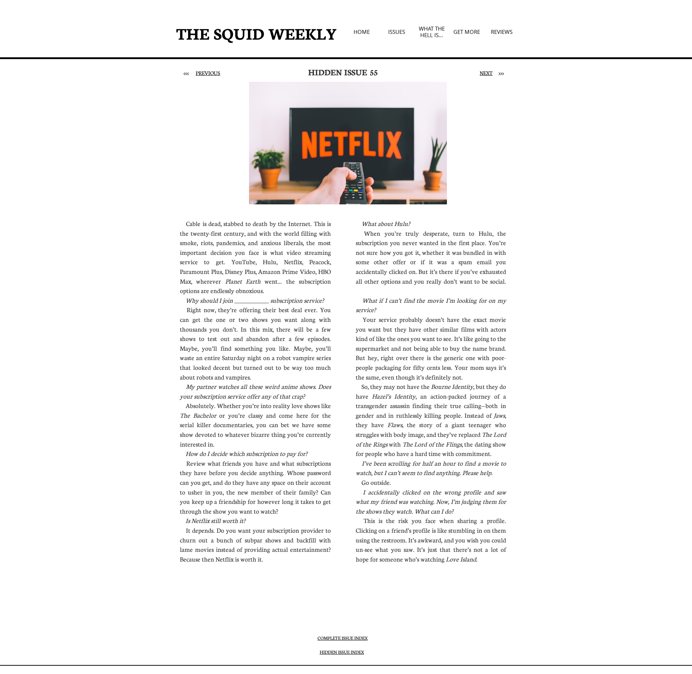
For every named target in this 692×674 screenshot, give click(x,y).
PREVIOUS (208, 73)
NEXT (486, 73)
